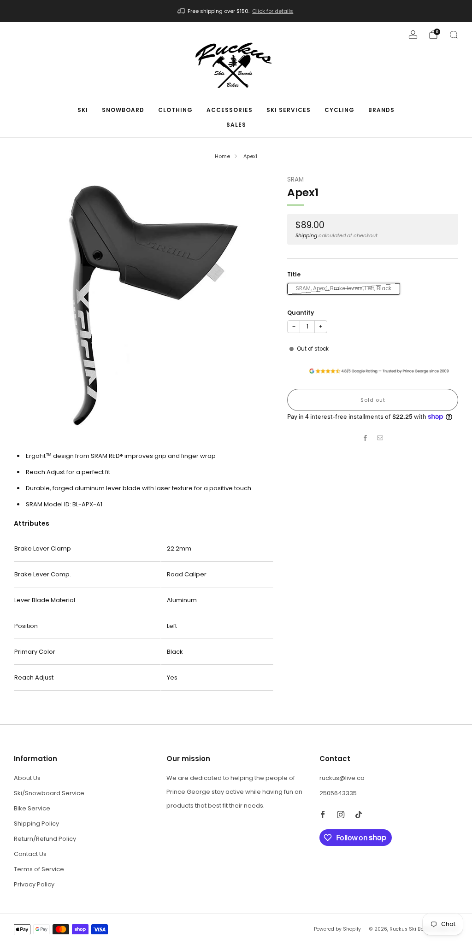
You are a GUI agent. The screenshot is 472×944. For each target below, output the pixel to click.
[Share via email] (380, 438)
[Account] (413, 34)
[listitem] (236, 11)
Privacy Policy (34, 884)
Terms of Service (39, 869)
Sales (236, 125)
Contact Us (30, 854)
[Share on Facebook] (365, 438)
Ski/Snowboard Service (49, 793)
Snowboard (123, 110)
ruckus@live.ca (342, 778)
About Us (27, 778)
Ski (82, 110)
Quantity (300, 313)
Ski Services (288, 110)
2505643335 (338, 793)
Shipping (306, 235)
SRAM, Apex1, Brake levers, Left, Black (343, 288)
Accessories (229, 110)
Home (222, 156)
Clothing (175, 110)
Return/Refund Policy (45, 838)
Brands (381, 110)
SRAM (295, 179)
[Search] (453, 34)
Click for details (272, 11)
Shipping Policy (36, 823)
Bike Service (32, 808)
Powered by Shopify (337, 929)
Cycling (339, 110)
